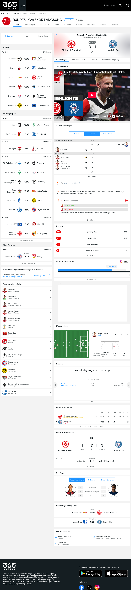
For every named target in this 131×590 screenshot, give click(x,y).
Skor (23, 5)
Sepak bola (4, 13)
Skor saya (110, 5)
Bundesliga (15, 13)
